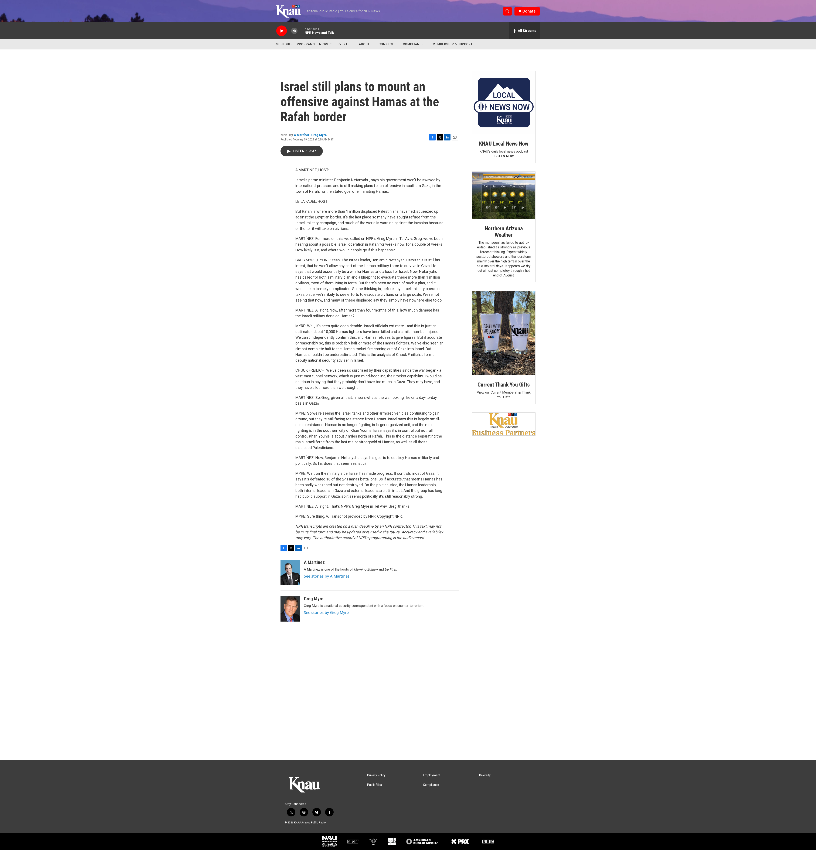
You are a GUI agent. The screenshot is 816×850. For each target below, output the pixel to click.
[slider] (301, 30)
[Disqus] (408, 702)
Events (343, 44)
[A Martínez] (290, 572)
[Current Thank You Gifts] (503, 333)
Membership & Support (453, 44)
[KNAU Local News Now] (503, 102)
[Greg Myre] (290, 609)
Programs (306, 44)
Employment (431, 775)
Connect (386, 44)
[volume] (294, 31)
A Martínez (302, 135)
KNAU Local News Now (503, 143)
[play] (281, 30)
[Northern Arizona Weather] (503, 195)
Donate (529, 11)
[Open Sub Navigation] (331, 44)
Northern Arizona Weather (504, 231)
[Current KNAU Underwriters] (503, 424)
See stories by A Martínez (326, 576)
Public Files (374, 784)
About (364, 44)
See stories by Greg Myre (326, 612)
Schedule (284, 44)
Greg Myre (319, 135)
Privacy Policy (376, 775)
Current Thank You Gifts (503, 384)
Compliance (413, 44)
